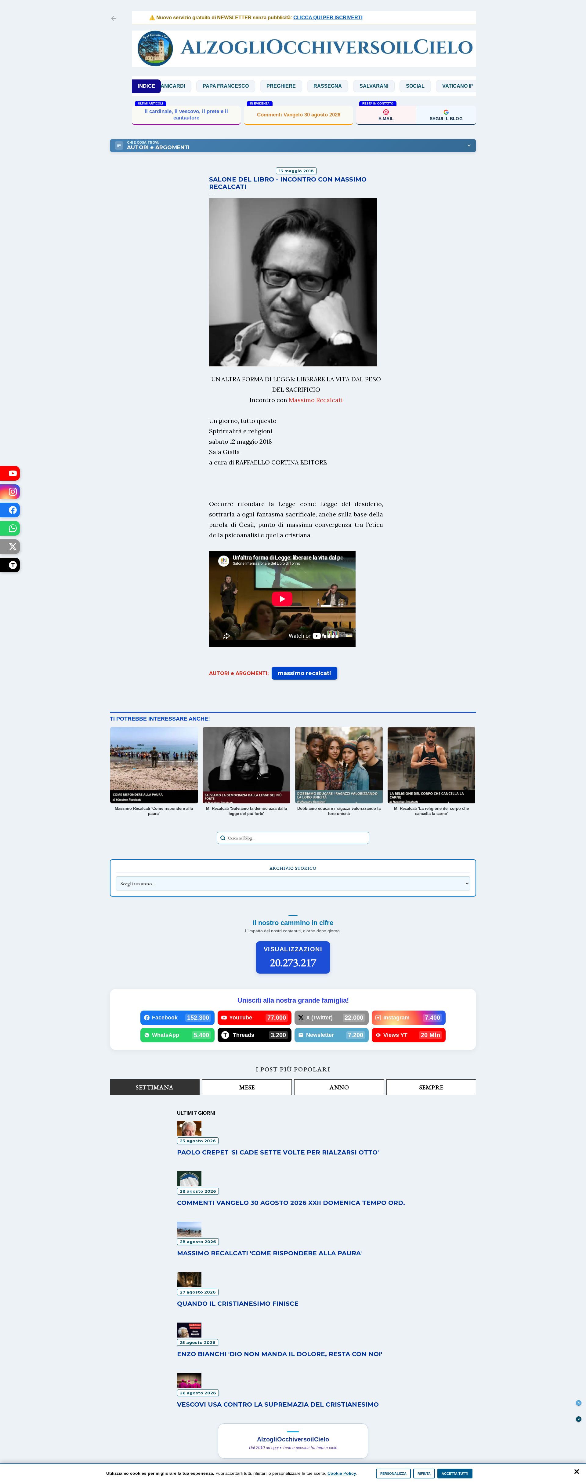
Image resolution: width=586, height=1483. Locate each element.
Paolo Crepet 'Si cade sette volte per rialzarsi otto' (278, 1152)
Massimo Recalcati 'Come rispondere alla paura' (269, 1253)
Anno (339, 1087)
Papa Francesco (186, 86)
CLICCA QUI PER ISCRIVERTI (299, 17)
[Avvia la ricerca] (223, 838)
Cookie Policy (341, 1473)
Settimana (155, 1087)
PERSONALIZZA (393, 1473)
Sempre (431, 1087)
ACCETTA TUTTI (455, 1473)
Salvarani (334, 86)
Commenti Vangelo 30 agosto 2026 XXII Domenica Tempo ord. (291, 1202)
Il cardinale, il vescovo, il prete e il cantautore (186, 114)
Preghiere (241, 86)
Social (376, 86)
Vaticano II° (418, 86)
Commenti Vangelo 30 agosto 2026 (298, 115)
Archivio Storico (293, 868)
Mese (247, 1087)
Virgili (460, 86)
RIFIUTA (424, 1473)
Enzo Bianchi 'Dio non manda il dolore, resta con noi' (279, 1354)
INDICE (146, 86)
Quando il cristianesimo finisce (237, 1303)
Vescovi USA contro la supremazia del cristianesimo (278, 1404)
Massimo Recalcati (316, 400)
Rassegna (288, 86)
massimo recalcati (304, 673)
